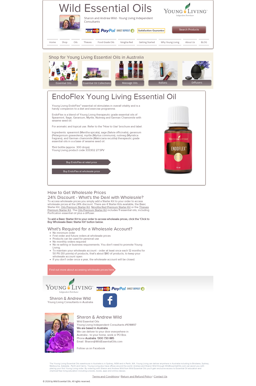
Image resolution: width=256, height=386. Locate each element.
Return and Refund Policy (136, 376)
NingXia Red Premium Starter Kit (111, 207)
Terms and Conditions (105, 376)
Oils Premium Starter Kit (75, 207)
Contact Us (160, 376)
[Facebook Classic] (110, 300)
